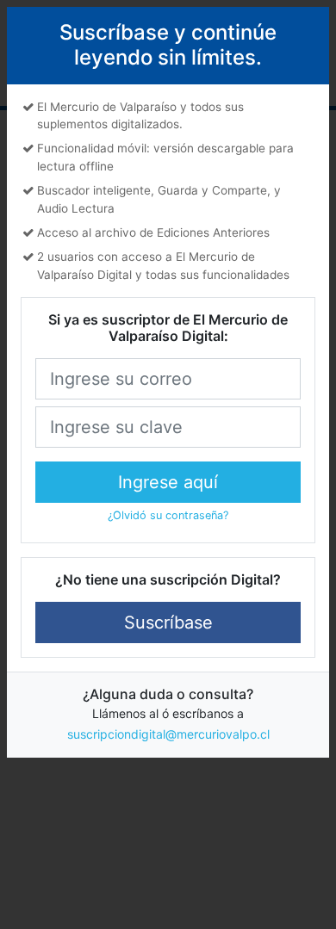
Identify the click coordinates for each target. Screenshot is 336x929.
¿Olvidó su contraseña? (168, 515)
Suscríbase (168, 622)
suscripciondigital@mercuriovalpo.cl (168, 734)
